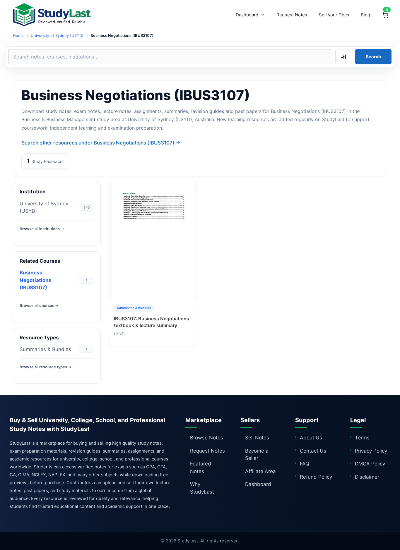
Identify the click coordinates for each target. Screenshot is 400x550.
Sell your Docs (334, 15)
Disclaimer (367, 477)
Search (373, 56)
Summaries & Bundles (45, 349)
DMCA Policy (370, 464)
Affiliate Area (260, 471)
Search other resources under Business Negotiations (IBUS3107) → (100, 143)
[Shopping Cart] (385, 15)
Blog (365, 15)
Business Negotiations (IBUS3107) (36, 280)
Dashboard (247, 15)
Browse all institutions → (42, 228)
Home (18, 35)
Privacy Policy (371, 451)
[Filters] (343, 56)
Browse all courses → (39, 305)
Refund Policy (316, 477)
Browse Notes (206, 438)
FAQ (304, 464)
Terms (362, 438)
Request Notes (291, 15)
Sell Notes (257, 438)
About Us (311, 438)
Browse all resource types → (45, 367)
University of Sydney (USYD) (57, 35)
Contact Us (313, 451)
